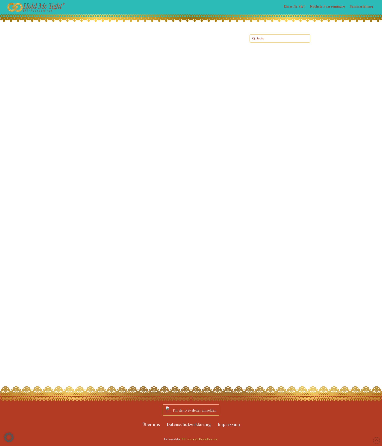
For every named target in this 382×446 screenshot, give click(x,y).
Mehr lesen (85, 145)
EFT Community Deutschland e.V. (199, 439)
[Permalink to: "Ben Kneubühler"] (112, 191)
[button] (9, 437)
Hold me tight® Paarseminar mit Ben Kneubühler (103, 300)
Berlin (79, 276)
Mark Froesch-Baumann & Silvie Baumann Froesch (111, 105)
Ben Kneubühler (97, 222)
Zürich (79, 158)
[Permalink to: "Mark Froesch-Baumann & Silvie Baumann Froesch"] (112, 64)
